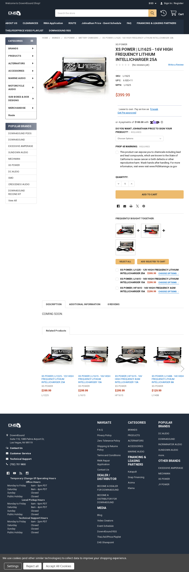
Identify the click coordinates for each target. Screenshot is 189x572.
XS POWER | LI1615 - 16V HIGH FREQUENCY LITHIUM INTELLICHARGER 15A (94, 379)
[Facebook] (118, 206)
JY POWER (163, 484)
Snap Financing (136, 477)
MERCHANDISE (16, 108)
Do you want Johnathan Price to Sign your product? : (144, 130)
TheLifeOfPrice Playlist (109, 536)
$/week (154, 109)
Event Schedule (105, 526)
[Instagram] (27, 473)
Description (54, 304)
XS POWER (14, 165)
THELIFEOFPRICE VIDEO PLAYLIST (24, 30)
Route (11, 115)
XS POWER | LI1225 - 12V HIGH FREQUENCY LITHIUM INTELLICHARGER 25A (58, 379)
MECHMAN (14, 158)
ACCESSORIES (16, 70)
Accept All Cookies (58, 566)
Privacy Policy (104, 435)
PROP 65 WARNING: (133, 146)
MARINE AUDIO (16, 78)
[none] (76, 77)
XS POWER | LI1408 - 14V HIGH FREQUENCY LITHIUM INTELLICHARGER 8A (168, 379)
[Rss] (20, 473)
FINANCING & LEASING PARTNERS (156, 23)
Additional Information (84, 304)
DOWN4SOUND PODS (20, 133)
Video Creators (105, 520)
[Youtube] (14, 473)
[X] (137, 206)
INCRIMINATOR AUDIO (170, 444)
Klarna (131, 488)
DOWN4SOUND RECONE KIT (16, 192)
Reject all (32, 566)
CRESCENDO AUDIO (19, 184)
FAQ (129, 23)
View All (12, 200)
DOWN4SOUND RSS (60, 30)
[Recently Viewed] (164, 13)
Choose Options (167, 273)
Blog (99, 515)
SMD (10, 177)
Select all (125, 261)
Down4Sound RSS (107, 531)
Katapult (132, 471)
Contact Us (103, 469)
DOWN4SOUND (16, 139)
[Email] (124, 206)
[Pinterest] (143, 206)
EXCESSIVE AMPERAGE (20, 146)
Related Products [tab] (56, 330)
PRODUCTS (14, 55)
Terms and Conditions (109, 455)
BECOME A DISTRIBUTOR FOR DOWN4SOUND (107, 499)
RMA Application (53, 23)
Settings (13, 566)
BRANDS (13, 48)
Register (179, 3)
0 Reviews (113, 304)
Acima (131, 482)
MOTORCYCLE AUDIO (16, 87)
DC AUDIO (13, 171)
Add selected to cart (153, 261)
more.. (161, 455)
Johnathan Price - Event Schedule (101, 23)
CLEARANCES (30, 23)
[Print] (131, 206)
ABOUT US (11, 23)
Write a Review (176, 64)
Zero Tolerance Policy (108, 440)
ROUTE (72, 23)
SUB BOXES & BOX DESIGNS (18, 98)
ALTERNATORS (16, 63)
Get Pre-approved (127, 112)
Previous (43, 368)
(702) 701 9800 (18, 464)
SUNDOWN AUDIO (18, 152)
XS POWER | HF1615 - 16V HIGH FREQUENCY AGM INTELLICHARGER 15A (128, 379)
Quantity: (122, 177)
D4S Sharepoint (105, 542)
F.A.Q (100, 429)
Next (182, 368)
